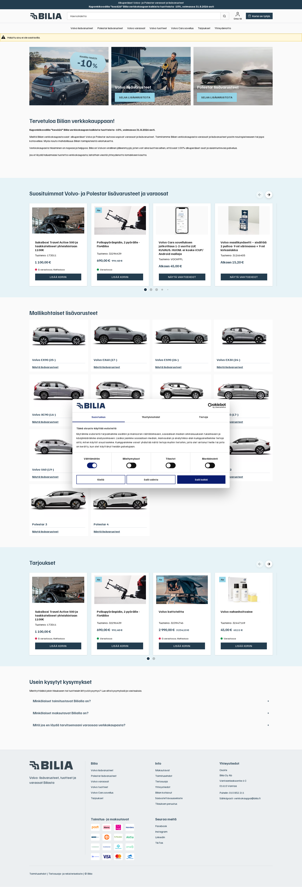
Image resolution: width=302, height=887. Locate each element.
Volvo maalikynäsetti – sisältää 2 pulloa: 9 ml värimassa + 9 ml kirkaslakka (244, 246)
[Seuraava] (268, 194)
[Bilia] (46, 16)
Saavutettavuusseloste (169, 798)
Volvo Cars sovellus (182, 28)
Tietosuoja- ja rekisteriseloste (65, 873)
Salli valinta (151, 479)
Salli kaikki (201, 479)
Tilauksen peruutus (166, 803)
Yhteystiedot (162, 787)
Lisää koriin (58, 276)
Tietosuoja (161, 781)
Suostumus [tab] (99, 417)
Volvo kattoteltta (171, 611)
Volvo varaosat (136, 28)
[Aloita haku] (225, 16)
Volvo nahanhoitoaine (237, 611)
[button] (145, 290)
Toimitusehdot (163, 775)
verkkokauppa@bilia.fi (247, 798)
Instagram (161, 831)
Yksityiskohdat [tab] (151, 417)
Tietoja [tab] (203, 417)
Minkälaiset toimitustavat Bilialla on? (62, 701)
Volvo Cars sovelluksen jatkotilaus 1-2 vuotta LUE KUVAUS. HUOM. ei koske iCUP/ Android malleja (181, 248)
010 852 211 (236, 792)
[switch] (131, 465)
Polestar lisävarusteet (110, 28)
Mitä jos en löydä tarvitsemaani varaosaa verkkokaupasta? (79, 725)
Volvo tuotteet (158, 28)
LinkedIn (160, 837)
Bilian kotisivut (163, 792)
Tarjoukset (204, 28)
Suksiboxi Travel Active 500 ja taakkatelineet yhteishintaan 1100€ (56, 246)
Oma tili (238, 18)
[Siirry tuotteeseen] (58, 220)
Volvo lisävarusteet (82, 28)
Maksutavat (162, 770)
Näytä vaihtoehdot (182, 276)
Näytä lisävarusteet (45, 367)
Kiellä (100, 479)
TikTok (159, 842)
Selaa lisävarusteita (134, 97)
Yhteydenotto (223, 28)
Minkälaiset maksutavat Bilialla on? (60, 713)
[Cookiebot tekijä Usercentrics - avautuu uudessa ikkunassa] (210, 405)
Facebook (161, 826)
